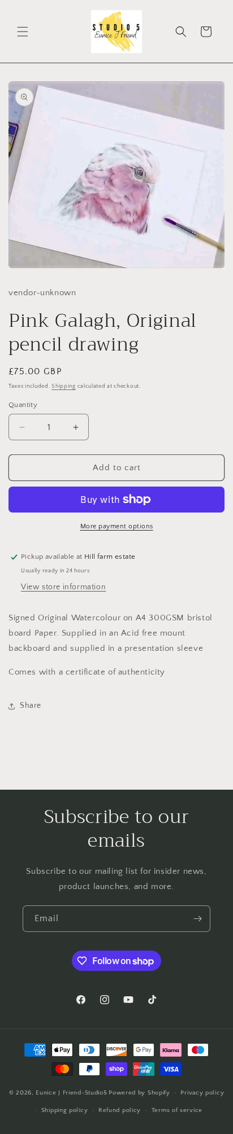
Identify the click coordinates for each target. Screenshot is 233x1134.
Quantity (22, 405)
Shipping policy (64, 1110)
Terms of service (177, 1110)
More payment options (116, 526)
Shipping (63, 386)
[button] (22, 31)
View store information (63, 587)
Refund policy (119, 1110)
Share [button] (30, 705)
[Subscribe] (197, 918)
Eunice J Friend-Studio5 (71, 1092)
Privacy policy (202, 1092)
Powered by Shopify (139, 1092)
